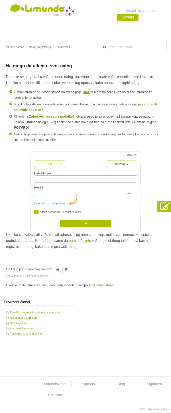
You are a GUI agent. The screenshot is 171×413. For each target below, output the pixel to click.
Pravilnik (55, 395)
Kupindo (88, 384)
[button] (57, 269)
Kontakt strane (103, 285)
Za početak (63, 47)
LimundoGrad (55, 384)
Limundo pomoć (14, 47)
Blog (121, 384)
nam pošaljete (80, 241)
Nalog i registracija (40, 47)
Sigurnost (154, 384)
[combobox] (133, 47)
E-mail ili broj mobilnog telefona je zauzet (35, 312)
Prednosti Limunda (21, 328)
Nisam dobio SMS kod (23, 317)
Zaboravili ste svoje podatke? (52, 116)
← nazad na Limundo (138, 10)
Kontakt (128, 17)
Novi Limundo (18, 323)
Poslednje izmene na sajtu (26, 333)
